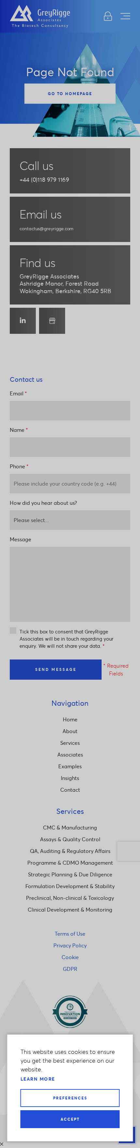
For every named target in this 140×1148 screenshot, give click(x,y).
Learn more (38, 1079)
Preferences (70, 1098)
